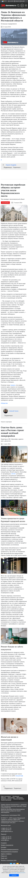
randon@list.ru (5, 840)
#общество (4, 403)
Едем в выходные (6, 796)
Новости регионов (6, 800)
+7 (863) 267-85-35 (6, 837)
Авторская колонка (6, 799)
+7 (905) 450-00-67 (6, 830)
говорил (12, 385)
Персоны (3, 797)
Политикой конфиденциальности (18, 872)
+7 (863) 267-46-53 (6, 838)
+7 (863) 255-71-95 (6, 828)
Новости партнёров (18, 799)
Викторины (20, 797)
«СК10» (13, 474)
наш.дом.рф (19, 776)
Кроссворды (11, 797)
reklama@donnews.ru (7, 831)
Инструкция (16, 796)
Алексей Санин (13, 411)
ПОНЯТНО (14, 875)
